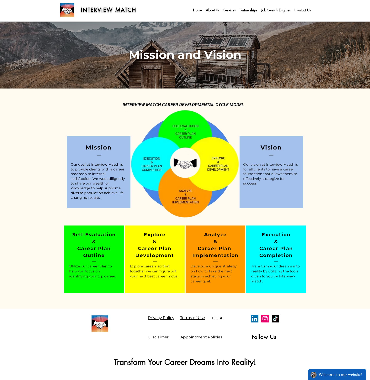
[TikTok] (275, 318)
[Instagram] (265, 318)
